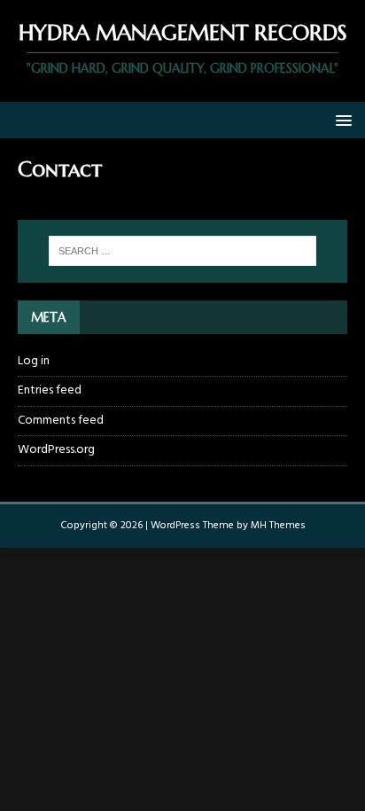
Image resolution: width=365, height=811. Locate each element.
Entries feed (50, 390)
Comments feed (61, 420)
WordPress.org (56, 450)
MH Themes (278, 525)
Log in (34, 361)
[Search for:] (183, 251)
